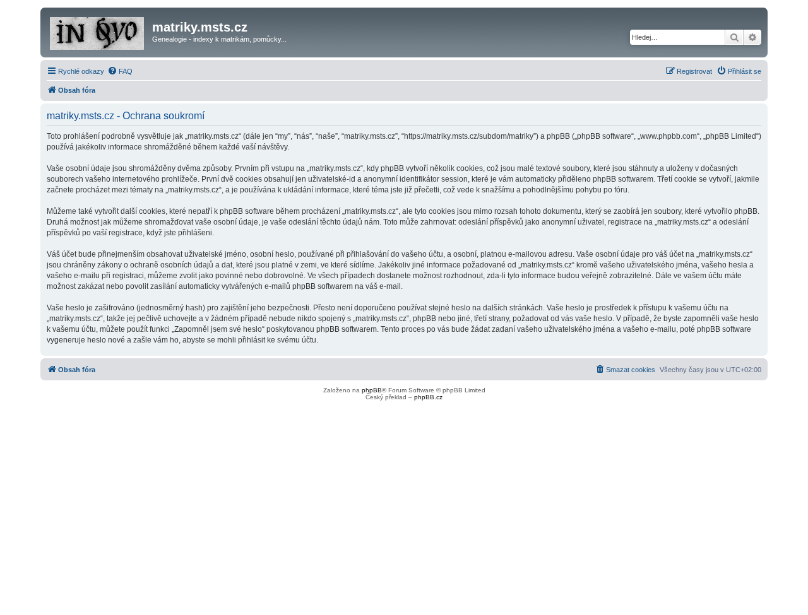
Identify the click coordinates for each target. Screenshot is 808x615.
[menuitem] (120, 71)
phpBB (372, 390)
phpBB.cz (428, 397)
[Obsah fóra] (98, 31)
